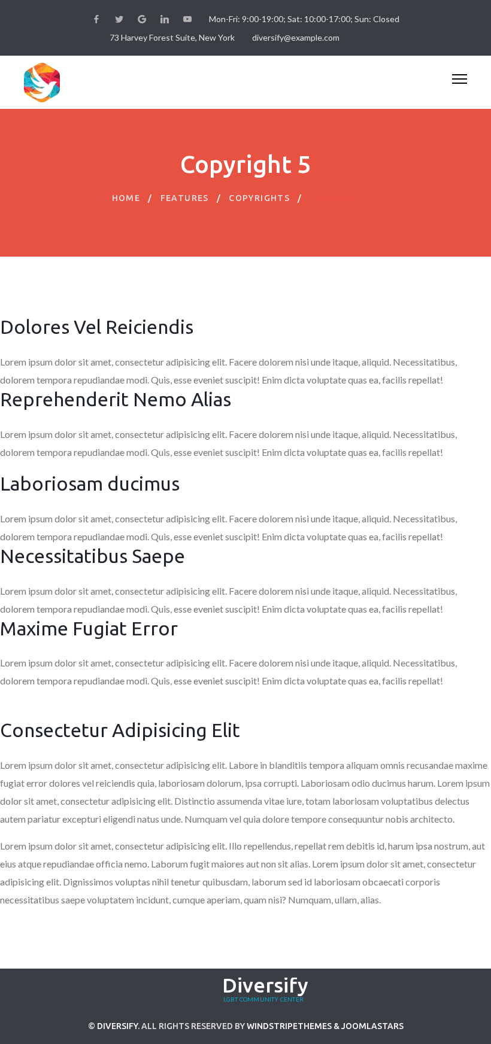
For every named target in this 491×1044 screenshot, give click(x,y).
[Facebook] (96, 19)
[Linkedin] (164, 19)
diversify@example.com (296, 37)
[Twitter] (119, 19)
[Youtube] (187, 19)
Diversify (117, 1026)
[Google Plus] (142, 19)
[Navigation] (459, 82)
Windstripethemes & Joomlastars (325, 1026)
